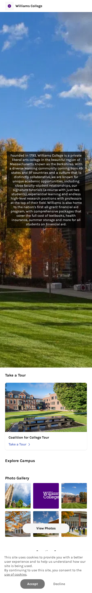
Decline (59, 584)
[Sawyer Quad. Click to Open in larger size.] (74, 496)
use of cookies (15, 574)
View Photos (46, 528)
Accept (32, 584)
